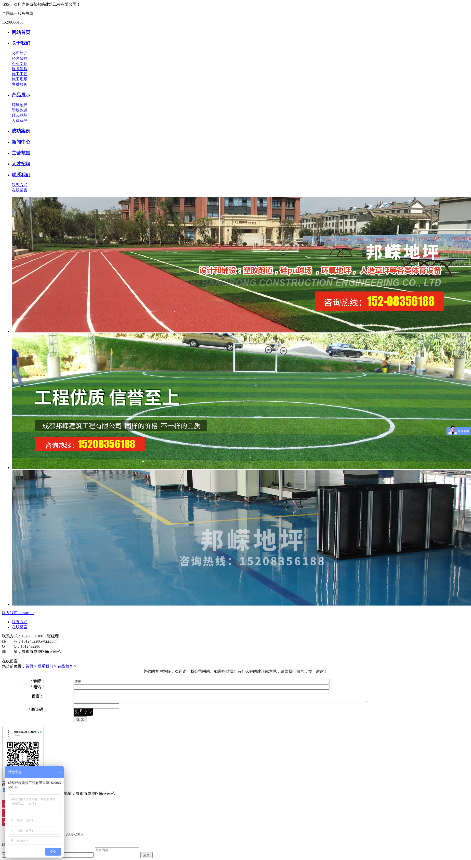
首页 (29, 666)
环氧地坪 (19, 105)
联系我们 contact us (18, 613)
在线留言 (19, 190)
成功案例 (21, 130)
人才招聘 (21, 163)
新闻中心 (21, 141)
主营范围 (21, 152)
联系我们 (21, 174)
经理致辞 (19, 58)
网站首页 (21, 32)
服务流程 (19, 69)
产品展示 (21, 94)
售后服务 (19, 84)
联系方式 (19, 185)
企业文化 (19, 64)
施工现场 (19, 79)
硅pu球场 (19, 115)
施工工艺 (19, 74)
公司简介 (19, 53)
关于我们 (21, 43)
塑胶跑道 (19, 110)
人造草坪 (19, 120)
